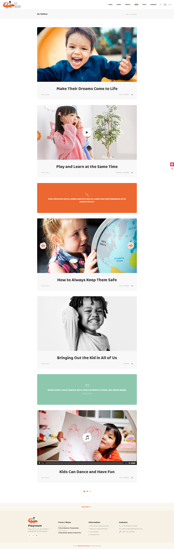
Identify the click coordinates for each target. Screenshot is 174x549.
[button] (43, 245)
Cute (120, 94)
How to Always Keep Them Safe (87, 280)
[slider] (133, 463)
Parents (126, 94)
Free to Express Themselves (68, 528)
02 (87, 491)
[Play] (39, 463)
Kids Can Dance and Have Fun (87, 472)
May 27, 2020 (45, 172)
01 (84, 491)
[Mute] (129, 463)
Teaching (126, 172)
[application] (87, 463)
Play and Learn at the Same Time (87, 167)
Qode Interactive (84, 546)
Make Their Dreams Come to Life (87, 89)
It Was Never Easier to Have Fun (69, 533)
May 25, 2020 (45, 94)
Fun (120, 477)
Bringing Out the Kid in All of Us (87, 358)
